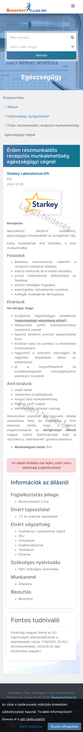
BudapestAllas (13, 98)
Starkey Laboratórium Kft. (28, 173)
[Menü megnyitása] (73, 6)
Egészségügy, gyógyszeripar (28, 116)
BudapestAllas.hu (64, 697)
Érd (9, 179)
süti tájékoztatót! (32, 719)
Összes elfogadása (64, 726)
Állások (12, 107)
